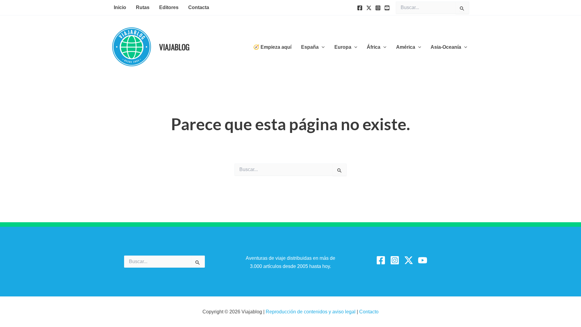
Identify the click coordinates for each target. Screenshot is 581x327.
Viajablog (174, 46)
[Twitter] (369, 8)
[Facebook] (360, 8)
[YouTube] (387, 8)
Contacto (369, 311)
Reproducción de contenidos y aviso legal (311, 311)
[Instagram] (378, 8)
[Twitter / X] (408, 260)
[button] (322, 47)
